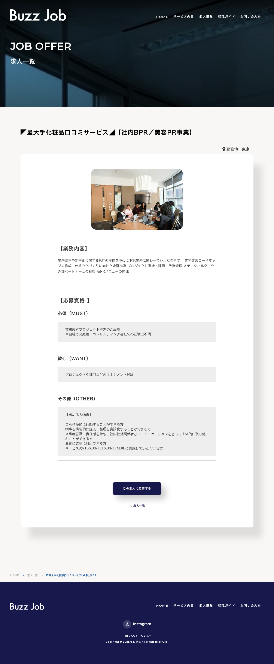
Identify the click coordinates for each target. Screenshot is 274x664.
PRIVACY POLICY (137, 635)
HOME (162, 17)
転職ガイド (226, 16)
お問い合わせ (250, 16)
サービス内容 (183, 16)
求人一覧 (32, 575)
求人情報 (206, 16)
